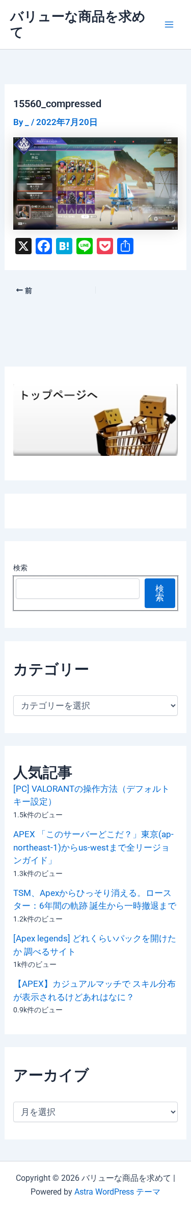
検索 (20, 568)
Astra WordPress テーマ (117, 1192)
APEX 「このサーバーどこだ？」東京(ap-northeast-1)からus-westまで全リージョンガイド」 (93, 847)
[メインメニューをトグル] (169, 24)
